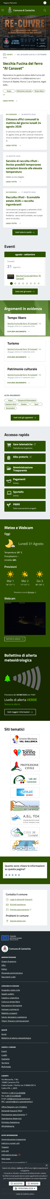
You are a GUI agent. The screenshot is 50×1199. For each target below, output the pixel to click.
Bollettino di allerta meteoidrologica (16, 1038)
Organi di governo (8, 961)
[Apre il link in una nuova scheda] (25, 739)
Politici (4, 969)
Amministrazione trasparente (13, 1139)
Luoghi (4, 1055)
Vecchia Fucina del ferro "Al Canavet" (28, 277)
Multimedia (6, 1066)
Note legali (5, 1158)
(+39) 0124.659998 (17, 1092)
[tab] (11, 283)
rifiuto (35, 1183)
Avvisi (3, 1034)
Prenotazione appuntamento (14, 1114)
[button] (44, 10)
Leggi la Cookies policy (25, 1193)
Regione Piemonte (10, 3)
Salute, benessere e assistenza (14, 1017)
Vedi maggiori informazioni (18, 711)
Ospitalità (5, 1059)
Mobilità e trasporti (9, 1013)
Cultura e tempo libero (10, 1001)
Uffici (3, 965)
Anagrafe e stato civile (10, 990)
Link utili (5, 1151)
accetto (19, 1183)
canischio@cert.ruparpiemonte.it (19, 1101)
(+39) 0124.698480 (13, 1095)
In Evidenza (11, 114)
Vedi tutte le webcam (13, 639)
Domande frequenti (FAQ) (11, 1110)
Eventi (10, 54)
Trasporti (5, 1147)
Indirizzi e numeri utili (10, 1143)
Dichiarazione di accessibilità (14, 1162)
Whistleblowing (7, 1126)
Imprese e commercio (10, 1009)
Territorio (5, 1062)
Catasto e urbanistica (10, 997)
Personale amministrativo (12, 973)
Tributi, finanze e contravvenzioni (15, 1020)
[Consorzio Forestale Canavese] (25, 806)
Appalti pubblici (7, 993)
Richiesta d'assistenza (10, 1122)
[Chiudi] (46, 1165)
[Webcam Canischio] (25, 618)
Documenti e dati (8, 976)
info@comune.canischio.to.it (18, 1098)
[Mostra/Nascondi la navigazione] (2, 10)
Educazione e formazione (11, 1005)
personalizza (27, 1188)
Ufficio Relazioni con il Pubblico (14, 1106)
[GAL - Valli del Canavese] (25, 779)
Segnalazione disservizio (11, 1118)
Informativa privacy (9, 1154)
